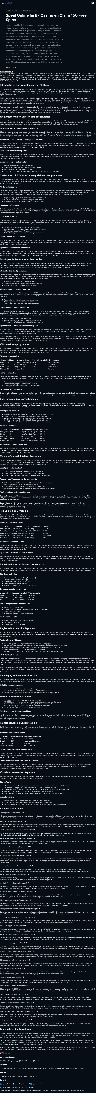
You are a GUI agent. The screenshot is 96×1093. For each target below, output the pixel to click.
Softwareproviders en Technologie (74, 75)
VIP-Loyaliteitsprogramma (51, 75)
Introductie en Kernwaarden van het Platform (16, 73)
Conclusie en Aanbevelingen (11, 81)
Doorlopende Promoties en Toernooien (27, 75)
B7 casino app (81, 503)
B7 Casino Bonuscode (7, 1076)
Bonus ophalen (11, 67)
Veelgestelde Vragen (83, 79)
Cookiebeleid (21, 1068)
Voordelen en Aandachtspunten (63, 79)
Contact (81, 1068)
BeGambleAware (25, 1061)
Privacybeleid (11, 1068)
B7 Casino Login (21, 1076)
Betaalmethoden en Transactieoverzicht (54, 77)
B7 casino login (60, 667)
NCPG (35, 1061)
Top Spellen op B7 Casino (30, 77)
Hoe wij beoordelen (56, 1068)
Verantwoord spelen (70, 1068)
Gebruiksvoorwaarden (34, 1068)
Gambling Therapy (10, 1061)
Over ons (3, 1068)
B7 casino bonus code (78, 336)
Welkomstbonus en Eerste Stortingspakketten (49, 73)
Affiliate (45, 1068)
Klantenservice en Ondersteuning (38, 79)
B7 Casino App (33, 1076)
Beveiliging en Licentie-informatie (12, 79)
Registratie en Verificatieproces (82, 77)
